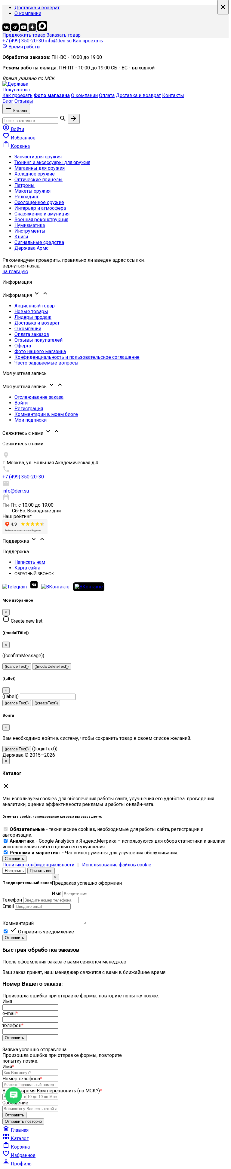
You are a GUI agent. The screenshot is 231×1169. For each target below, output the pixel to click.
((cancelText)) (17, 666)
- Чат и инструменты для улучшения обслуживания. (94, 853)
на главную (15, 271)
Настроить (14, 870)
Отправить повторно (23, 1121)
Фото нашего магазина (40, 351)
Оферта (22, 346)
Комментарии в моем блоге (46, 414)
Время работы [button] (21, 47)
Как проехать (88, 41)
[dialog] (115, 907)
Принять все (41, 870)
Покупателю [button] (16, 90)
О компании (27, 13)
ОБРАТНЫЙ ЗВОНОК (34, 574)
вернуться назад (21, 266)
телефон (12, 1025)
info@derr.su (58, 41)
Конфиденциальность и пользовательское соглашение (77, 357)
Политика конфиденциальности (38, 865)
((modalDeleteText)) (52, 666)
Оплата (107, 95)
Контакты (173, 95)
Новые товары (31, 311)
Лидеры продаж (32, 317)
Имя (56, 893)
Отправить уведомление (42, 932)
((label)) (10, 696)
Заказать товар (64, 35)
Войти (21, 403)
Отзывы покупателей (38, 340)
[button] (115, 294)
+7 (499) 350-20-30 (23, 41)
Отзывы (23, 101)
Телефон (12, 900)
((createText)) (46, 703)
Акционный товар (34, 306)
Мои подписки (30, 420)
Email (8, 906)
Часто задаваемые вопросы (46, 363)
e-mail (10, 1013)
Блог (7, 101)
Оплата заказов (31, 334)
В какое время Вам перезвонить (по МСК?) (52, 1091)
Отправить (14, 938)
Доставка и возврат (37, 8)
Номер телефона (22, 1079)
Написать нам (29, 562)
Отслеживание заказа (38, 397)
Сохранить (14, 858)
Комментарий (18, 923)
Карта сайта (27, 568)
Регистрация (28, 408)
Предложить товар (23, 35)
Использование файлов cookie (116, 865)
